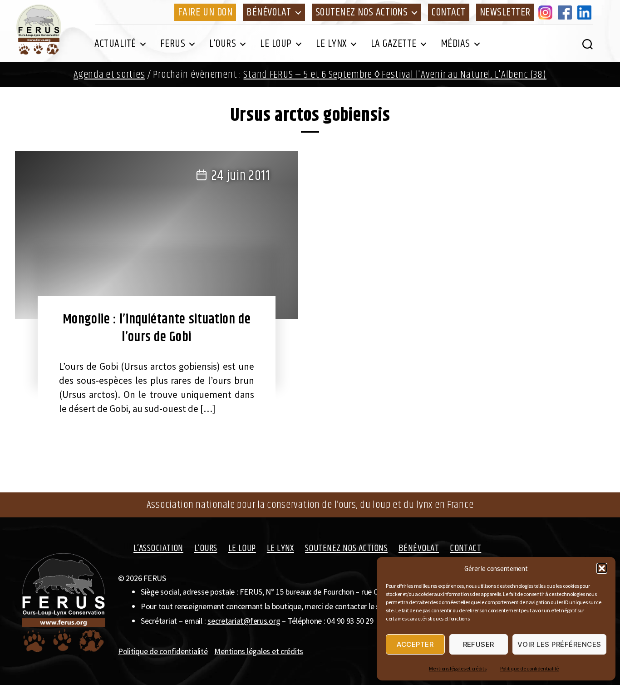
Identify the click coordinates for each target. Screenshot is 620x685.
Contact (449, 12)
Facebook (566, 12)
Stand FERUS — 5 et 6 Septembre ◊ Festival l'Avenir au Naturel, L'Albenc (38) (394, 75)
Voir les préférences (559, 644)
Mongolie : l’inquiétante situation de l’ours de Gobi (157, 328)
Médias (455, 43)
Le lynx (331, 43)
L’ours (222, 43)
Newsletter (505, 12)
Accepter (415, 644)
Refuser (479, 644)
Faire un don (205, 12)
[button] (601, 568)
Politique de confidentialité (529, 668)
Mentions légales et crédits (458, 668)
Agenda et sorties (109, 75)
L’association (158, 548)
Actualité (115, 43)
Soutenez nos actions (361, 12)
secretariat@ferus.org (243, 621)
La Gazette (394, 43)
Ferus (173, 43)
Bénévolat (268, 12)
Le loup (276, 43)
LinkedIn (586, 12)
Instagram (547, 12)
